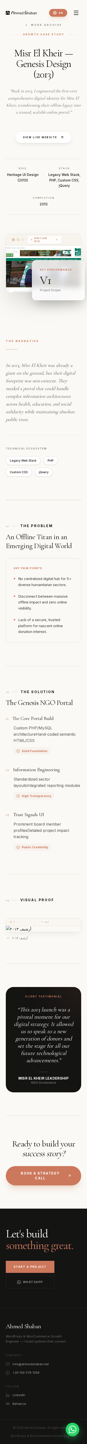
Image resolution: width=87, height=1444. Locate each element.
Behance (19, 1404)
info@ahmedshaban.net (31, 1364)
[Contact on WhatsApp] (72, 1429)
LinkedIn (19, 1395)
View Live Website (40, 137)
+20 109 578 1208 (26, 1372)
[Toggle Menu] (76, 13)
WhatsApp (33, 1282)
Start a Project (30, 1267)
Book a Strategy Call (40, 1175)
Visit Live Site (40, 240)
